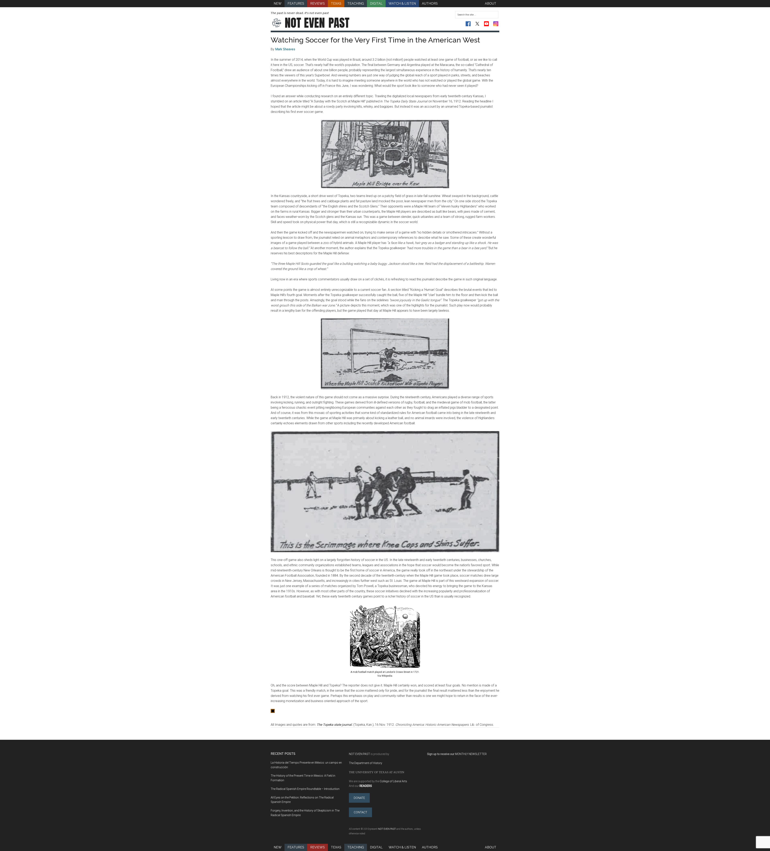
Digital (376, 847)
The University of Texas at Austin (376, 772)
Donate (359, 797)
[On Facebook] (468, 23)
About (490, 847)
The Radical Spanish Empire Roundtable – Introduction (305, 788)
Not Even (317, 23)
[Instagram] (495, 23)
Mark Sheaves (285, 49)
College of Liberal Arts (393, 781)
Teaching (355, 847)
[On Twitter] (477, 23)
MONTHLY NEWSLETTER (471, 754)
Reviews (317, 847)
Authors (430, 847)
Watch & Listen (402, 847)
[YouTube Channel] (486, 23)
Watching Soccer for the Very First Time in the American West (375, 40)
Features (296, 847)
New (278, 847)
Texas (336, 847)
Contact (360, 812)
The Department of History (365, 763)
